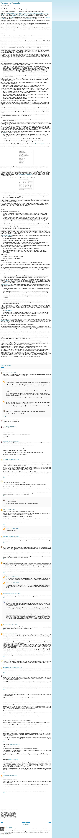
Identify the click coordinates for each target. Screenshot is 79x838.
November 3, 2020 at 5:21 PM (14, 576)
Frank (4, 426)
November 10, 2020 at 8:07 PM (11, 775)
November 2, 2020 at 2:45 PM (17, 667)
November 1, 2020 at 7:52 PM (12, 624)
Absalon (4, 372)
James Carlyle (5, 536)
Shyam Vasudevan (6, 593)
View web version (26, 824)
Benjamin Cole (5, 441)
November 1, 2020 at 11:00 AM (9, 509)
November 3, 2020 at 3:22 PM (16, 675)
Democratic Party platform (40, 143)
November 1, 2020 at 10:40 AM (12, 480)
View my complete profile (4, 834)
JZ (3, 509)
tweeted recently (9, 310)
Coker (7, 528)
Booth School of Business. (30, 831)
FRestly (4, 775)
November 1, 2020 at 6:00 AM (14, 459)
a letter (11, 17)
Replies (5, 497)
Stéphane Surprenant (10, 601)
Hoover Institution (46, 830)
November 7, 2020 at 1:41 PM (13, 759)
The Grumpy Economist (10, 3)
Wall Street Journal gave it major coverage (20, 15)
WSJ (7, 280)
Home (26, 822)
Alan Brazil (5, 633)
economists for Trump (6, 284)
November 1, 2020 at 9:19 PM (13, 499)
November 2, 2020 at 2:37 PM (13, 528)
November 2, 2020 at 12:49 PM (12, 633)
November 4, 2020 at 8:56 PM (15, 744)
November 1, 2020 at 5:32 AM (14, 441)
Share (2, 367)
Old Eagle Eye (5, 459)
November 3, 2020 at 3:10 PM (19, 601)
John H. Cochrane (9, 827)
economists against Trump (7, 235)
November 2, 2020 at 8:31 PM (14, 410)
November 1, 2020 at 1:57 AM (11, 426)
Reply (4, 376)
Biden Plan (4, 132)
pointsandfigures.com (7, 667)
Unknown (7, 582)
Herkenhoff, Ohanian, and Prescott (25, 174)
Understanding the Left (5, 320)
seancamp (5, 480)
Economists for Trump (30, 18)
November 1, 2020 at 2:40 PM (15, 593)
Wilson (7, 576)
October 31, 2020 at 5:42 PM (11, 372)
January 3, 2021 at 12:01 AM (14, 582)
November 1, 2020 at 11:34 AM (14, 536)
